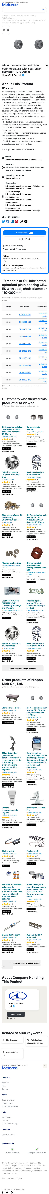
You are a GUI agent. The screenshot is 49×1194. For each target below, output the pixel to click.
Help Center (6, 1117)
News (4, 1086)
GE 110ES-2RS (25, 315)
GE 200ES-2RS (25, 351)
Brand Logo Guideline (10, 1106)
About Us (5, 1083)
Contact (5, 1121)
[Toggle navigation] (43, 4)
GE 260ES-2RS (25, 373)
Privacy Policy (7, 1103)
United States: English (13, 1178)
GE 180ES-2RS (25, 344)
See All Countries (8, 1135)
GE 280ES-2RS (25, 380)
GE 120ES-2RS (25, 322)
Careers (5, 1089)
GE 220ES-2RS (25, 358)
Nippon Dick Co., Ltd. (12, 75)
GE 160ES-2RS (25, 336)
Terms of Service (8, 1100)
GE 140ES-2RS (25, 329)
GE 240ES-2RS (25, 365)
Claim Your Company (9, 1124)
